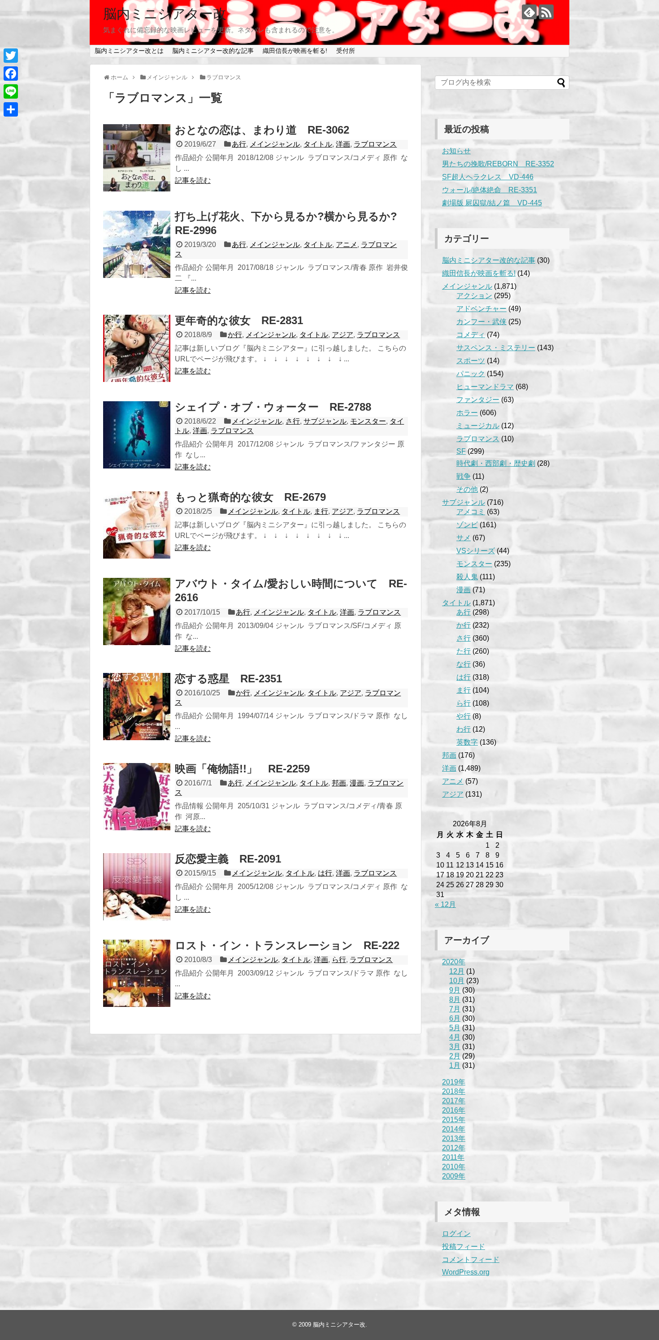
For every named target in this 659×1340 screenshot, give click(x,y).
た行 (463, 651)
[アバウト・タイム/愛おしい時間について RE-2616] (136, 611)
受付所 (345, 50)
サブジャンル (325, 421)
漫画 (357, 783)
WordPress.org (466, 1272)
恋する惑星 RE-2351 (228, 678)
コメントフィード (470, 1259)
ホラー (467, 412)
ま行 (321, 511)
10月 (456, 980)
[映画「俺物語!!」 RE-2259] (136, 796)
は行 (325, 873)
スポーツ (470, 360)
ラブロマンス (375, 144)
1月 (454, 1065)
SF (461, 451)
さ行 (293, 421)
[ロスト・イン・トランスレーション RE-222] (136, 973)
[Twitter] (11, 56)
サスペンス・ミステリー (495, 347)
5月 (454, 1028)
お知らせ (456, 151)
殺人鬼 (467, 577)
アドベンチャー (481, 308)
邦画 (339, 783)
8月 (454, 999)
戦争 (463, 476)
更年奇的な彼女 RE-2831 (239, 320)
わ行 (463, 729)
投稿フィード (463, 1246)
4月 (454, 1037)
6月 (454, 1018)
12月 (456, 971)
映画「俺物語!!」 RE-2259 (242, 769)
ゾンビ (467, 525)
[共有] (11, 109)
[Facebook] (11, 73)
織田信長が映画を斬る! (295, 50)
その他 (467, 489)
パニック (470, 373)
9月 (454, 990)
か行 (235, 334)
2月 (454, 1056)
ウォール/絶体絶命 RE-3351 (489, 190)
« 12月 (445, 904)
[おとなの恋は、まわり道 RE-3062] (136, 157)
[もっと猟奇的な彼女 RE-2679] (136, 525)
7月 (454, 1009)
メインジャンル (275, 144)
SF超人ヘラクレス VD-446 (487, 177)
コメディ (470, 334)
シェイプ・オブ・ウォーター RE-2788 (273, 407)
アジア (342, 334)
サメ (463, 538)
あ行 (239, 144)
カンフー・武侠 (481, 321)
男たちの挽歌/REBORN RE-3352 (498, 164)
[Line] (11, 91)
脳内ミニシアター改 (164, 13)
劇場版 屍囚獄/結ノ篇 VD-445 (492, 203)
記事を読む (193, 180)
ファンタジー (477, 399)
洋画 (343, 144)
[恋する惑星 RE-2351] (136, 706)
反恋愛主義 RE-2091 (228, 859)
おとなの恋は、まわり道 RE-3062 (262, 130)
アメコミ (470, 512)
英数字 (467, 742)
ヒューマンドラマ (485, 386)
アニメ (346, 244)
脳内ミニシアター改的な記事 (213, 50)
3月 (454, 1046)
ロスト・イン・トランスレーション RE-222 (287, 945)
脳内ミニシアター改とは (129, 50)
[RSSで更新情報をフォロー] (546, 11)
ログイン (456, 1233)
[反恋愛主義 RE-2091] (136, 886)
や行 (463, 716)
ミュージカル (477, 425)
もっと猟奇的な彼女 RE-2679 (250, 497)
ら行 (339, 959)
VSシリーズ (475, 551)
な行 (463, 664)
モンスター (368, 421)
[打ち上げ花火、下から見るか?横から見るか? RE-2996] (136, 244)
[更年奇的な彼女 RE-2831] (136, 348)
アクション (474, 295)
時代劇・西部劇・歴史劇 (495, 463)
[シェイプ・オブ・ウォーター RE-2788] (136, 434)
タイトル (317, 144)
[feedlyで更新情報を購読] (529, 11)
